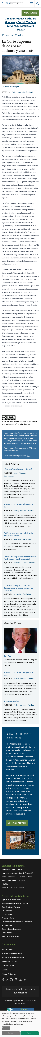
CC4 (30, 448)
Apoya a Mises (7, 925)
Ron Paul (29, 92)
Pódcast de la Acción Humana (13, 888)
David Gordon (9, 476)
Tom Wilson (27, 594)
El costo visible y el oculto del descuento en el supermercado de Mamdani (18, 588)
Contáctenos (7, 933)
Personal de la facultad (10, 936)
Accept (29, 1033)
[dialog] (20, 1024)
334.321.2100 (12, 962)
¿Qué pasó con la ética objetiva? (18, 469)
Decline (10, 1033)
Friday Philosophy (20, 473)
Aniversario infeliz (12, 702)
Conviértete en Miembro (11, 907)
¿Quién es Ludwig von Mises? (12, 870)
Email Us (5, 970)
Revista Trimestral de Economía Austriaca (17, 877)
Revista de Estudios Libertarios (13, 881)
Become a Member (17, 823)
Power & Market (13, 35)
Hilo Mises (5, 884)
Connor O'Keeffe (29, 563)
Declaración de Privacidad (11, 929)
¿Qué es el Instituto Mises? (11, 900)
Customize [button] (5, 1028)
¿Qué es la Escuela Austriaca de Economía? (17, 873)
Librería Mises (7, 914)
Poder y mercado (18, 92)
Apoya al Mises (30, 13)
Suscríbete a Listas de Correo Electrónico (17, 922)
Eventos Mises (7, 911)
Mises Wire (17, 539)
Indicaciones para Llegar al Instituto (15, 903)
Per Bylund (27, 539)
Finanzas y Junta (8, 918)
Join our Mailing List (9, 974)
